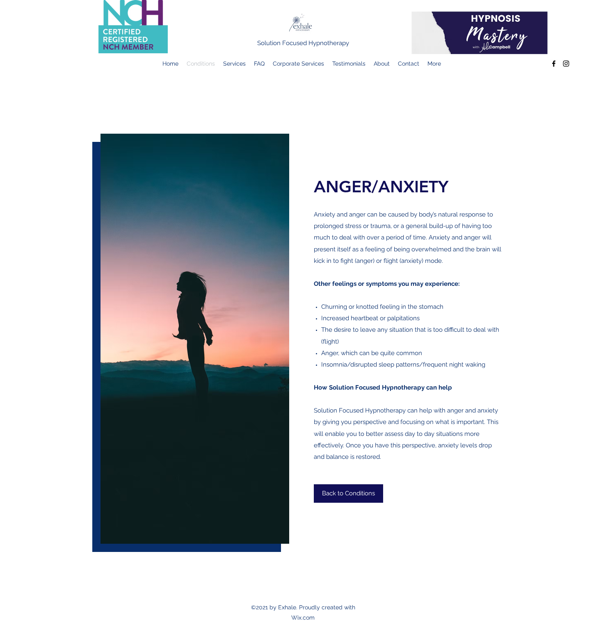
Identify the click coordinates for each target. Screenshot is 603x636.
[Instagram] (566, 63)
